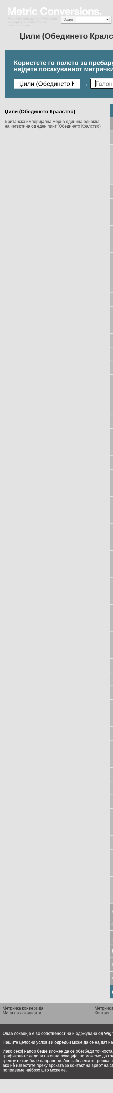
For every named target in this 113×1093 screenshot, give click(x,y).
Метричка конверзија (23, 18)
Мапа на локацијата (22, 1013)
